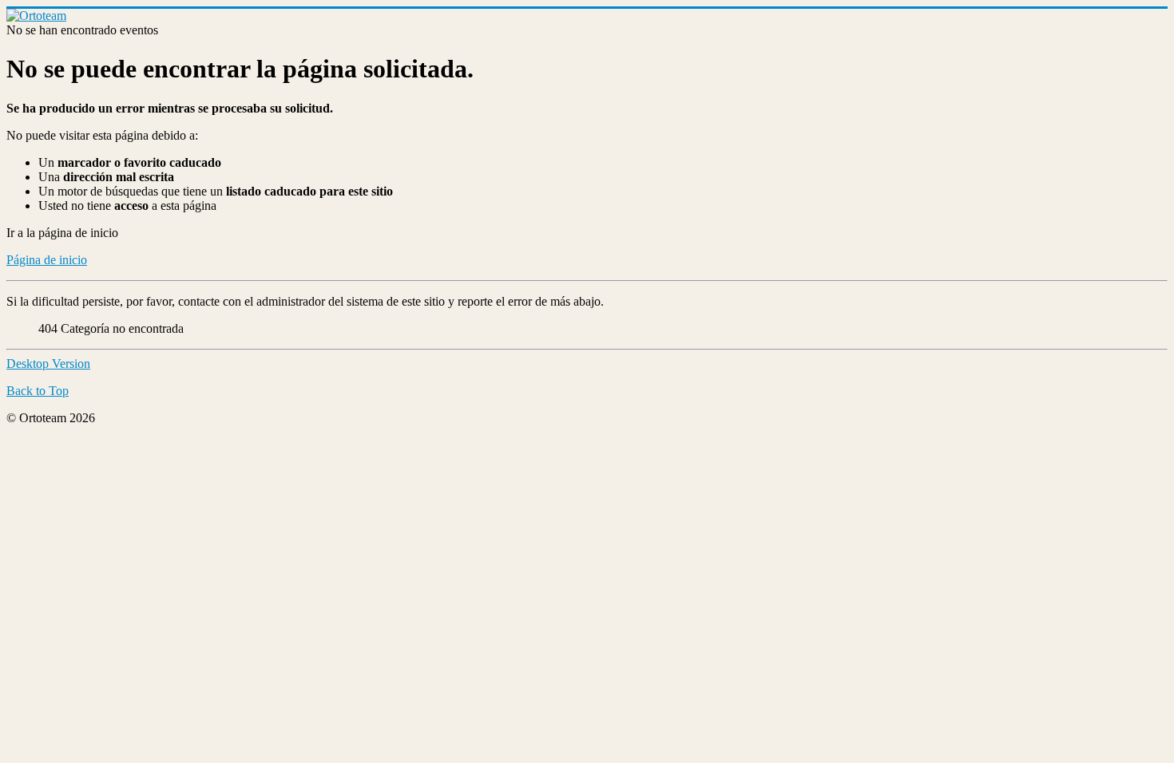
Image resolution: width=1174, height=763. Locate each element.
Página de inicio (46, 260)
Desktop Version (48, 363)
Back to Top (37, 390)
